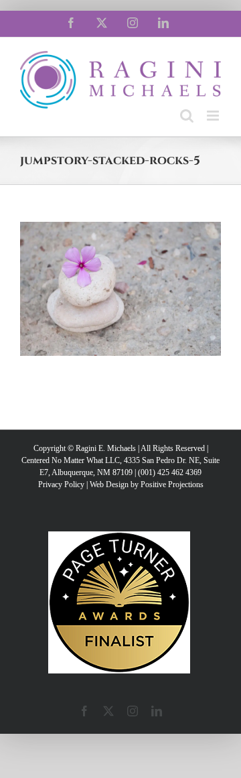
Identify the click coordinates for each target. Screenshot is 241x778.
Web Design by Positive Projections (147, 484)
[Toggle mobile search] (186, 116)
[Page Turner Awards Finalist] (119, 537)
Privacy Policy (61, 484)
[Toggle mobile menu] (214, 116)
